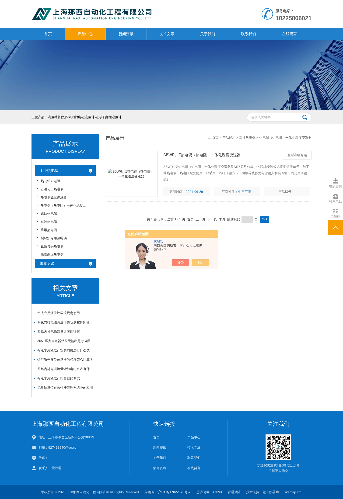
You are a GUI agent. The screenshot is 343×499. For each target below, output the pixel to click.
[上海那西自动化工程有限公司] (117, 14)
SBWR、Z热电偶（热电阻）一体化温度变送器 (202, 155)
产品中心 (85, 34)
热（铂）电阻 (50, 181)
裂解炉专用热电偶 (54, 238)
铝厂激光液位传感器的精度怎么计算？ (65, 359)
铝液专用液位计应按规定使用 (58, 313)
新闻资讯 (126, 34)
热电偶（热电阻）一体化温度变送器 (64, 205)
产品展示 (228, 137)
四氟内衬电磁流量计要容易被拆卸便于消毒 (66, 322)
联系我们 (248, 34)
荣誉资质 (159, 468)
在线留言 (289, 34)
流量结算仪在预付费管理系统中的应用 (65, 387)
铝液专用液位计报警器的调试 (58, 378)
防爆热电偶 (49, 230)
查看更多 (47, 264)
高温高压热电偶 (52, 254)
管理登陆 (234, 492)
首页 (48, 34)
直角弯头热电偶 (52, 246)
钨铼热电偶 (49, 213)
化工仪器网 (270, 492)
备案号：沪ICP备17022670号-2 (167, 492)
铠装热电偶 (49, 222)
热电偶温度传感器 (54, 197)
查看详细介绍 (297, 155)
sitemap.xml (293, 492)
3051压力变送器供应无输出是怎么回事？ (66, 341)
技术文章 (166, 34)
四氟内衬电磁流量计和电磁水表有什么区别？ (66, 369)
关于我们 (207, 34)
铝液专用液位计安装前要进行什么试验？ (66, 350)
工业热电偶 (49, 171)
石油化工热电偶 (52, 189)
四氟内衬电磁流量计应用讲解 (58, 331)
